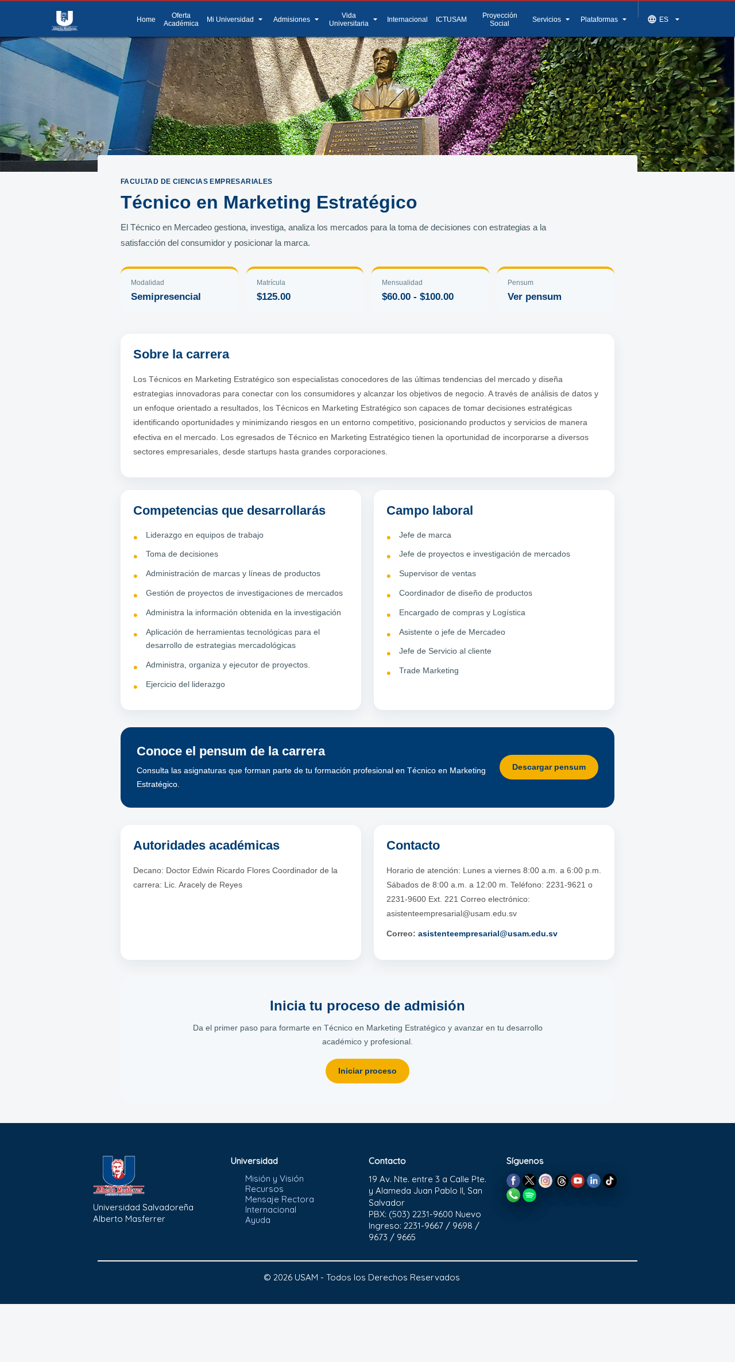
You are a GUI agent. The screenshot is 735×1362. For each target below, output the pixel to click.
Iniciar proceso (367, 1070)
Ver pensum (535, 296)
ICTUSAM (451, 20)
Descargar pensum (549, 766)
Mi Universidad (236, 19)
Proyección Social (499, 19)
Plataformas (605, 19)
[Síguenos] (513, 1179)
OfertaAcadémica (181, 19)
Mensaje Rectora (279, 1199)
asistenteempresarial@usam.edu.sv (488, 933)
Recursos (264, 1188)
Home (146, 20)
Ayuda (257, 1219)
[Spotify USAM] (529, 1194)
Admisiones (297, 19)
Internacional (407, 20)
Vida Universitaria (354, 19)
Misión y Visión (274, 1178)
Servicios (552, 19)
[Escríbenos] (513, 1194)
